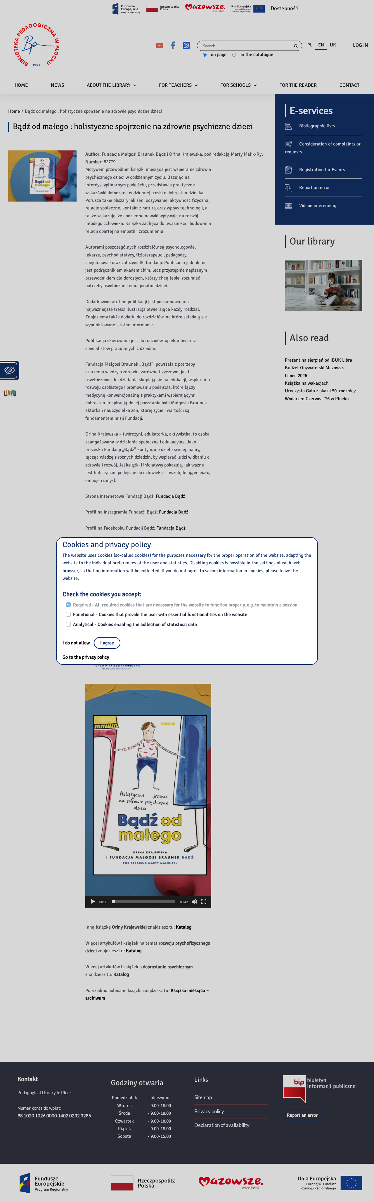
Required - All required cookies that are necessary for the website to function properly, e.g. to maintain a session (185, 605)
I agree (107, 643)
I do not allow (77, 643)
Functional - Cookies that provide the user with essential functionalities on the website (160, 615)
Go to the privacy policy (86, 657)
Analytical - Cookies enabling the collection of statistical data (135, 624)
